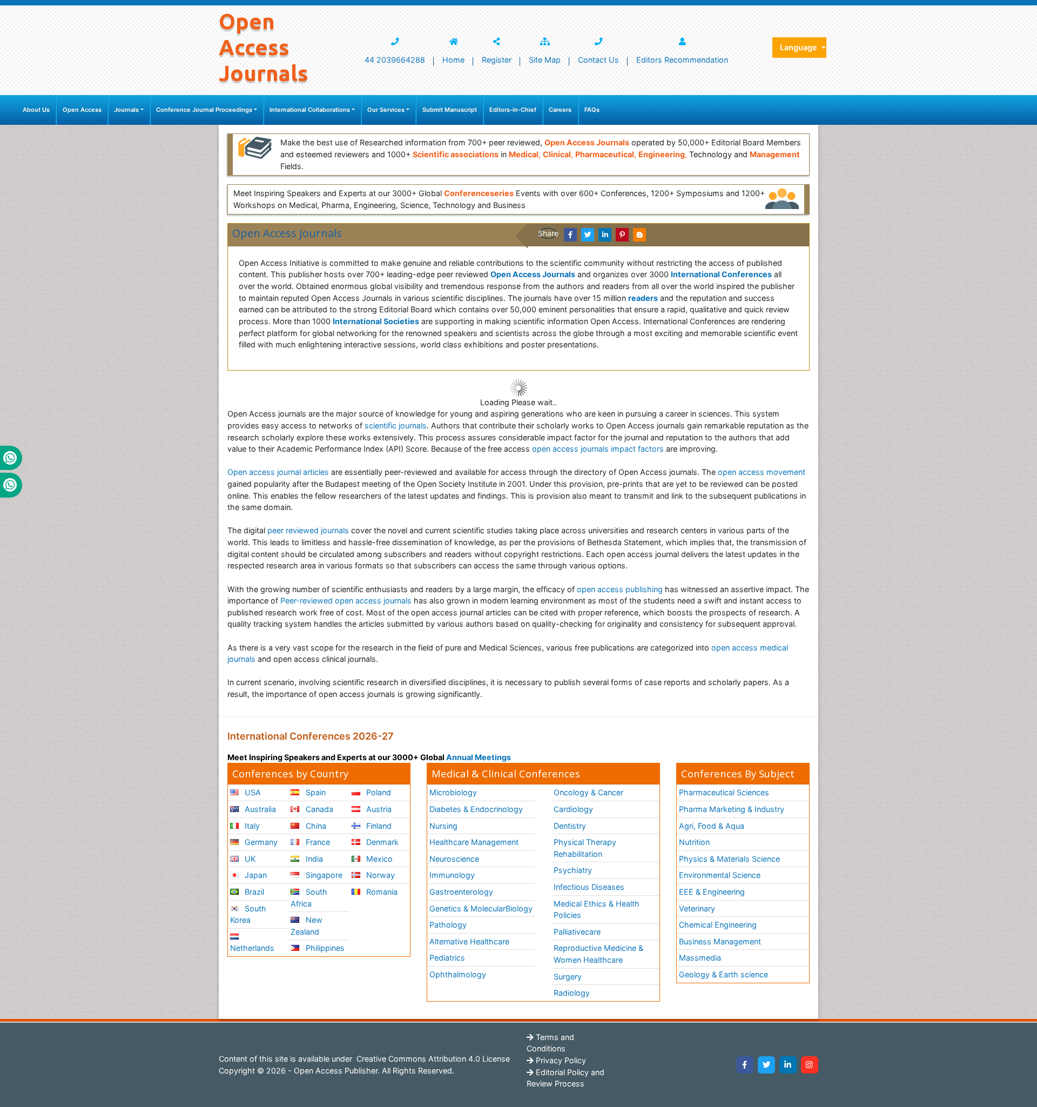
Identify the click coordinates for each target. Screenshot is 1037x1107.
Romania (381, 891)
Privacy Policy (560, 1060)
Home (453, 59)
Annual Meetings (478, 757)
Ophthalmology (457, 974)
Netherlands (252, 947)
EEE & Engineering (712, 891)
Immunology (452, 875)
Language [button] (799, 47)
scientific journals (396, 425)
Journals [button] (126, 109)
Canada (318, 809)
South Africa (309, 897)
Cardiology (573, 809)
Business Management (720, 941)
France (317, 842)
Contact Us (598, 59)
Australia (259, 809)
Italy (251, 825)
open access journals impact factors (598, 448)
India (313, 858)
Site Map (545, 59)
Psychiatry (573, 870)
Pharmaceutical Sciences (724, 792)
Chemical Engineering (718, 924)
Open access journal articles (278, 472)
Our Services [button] (386, 109)
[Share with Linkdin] (604, 234)
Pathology (448, 924)
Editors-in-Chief (512, 109)
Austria (378, 809)
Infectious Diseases (589, 886)
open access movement (761, 472)
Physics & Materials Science (729, 858)
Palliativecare (577, 931)
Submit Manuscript (449, 109)
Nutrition (694, 842)
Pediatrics (447, 957)
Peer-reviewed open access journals (346, 600)
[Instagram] (809, 1065)
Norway (379, 875)
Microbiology (453, 792)
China (315, 825)
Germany (260, 842)
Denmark (381, 842)
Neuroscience (454, 858)
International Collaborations (310, 109)
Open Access (82, 109)
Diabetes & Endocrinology (476, 809)
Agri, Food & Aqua (711, 825)
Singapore (323, 875)
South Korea (248, 914)
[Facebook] (744, 1065)
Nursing (443, 825)
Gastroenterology (461, 891)
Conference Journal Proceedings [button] (204, 109)
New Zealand (306, 925)
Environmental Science (719, 875)
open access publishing (620, 589)
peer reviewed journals (308, 530)
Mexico (378, 858)
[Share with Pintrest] (622, 234)
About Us (36, 109)
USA (252, 792)
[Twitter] (766, 1065)
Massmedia (700, 957)
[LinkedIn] (788, 1065)
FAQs (592, 109)
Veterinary (697, 908)
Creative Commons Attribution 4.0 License (432, 1058)
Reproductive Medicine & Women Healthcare (598, 953)
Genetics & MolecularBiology (481, 908)
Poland (377, 792)
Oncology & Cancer (588, 792)
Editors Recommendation (682, 59)
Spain (315, 792)
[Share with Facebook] (570, 234)
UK (249, 858)
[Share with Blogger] (639, 234)
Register (496, 59)
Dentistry (570, 825)
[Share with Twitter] (587, 234)
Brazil (253, 891)
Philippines (324, 947)
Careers (560, 109)
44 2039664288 (395, 59)
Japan (255, 875)
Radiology (572, 992)
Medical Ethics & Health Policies (596, 909)
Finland (378, 825)
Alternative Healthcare (469, 941)
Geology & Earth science (723, 974)
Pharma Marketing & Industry (731, 809)
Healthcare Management (473, 842)
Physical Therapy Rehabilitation (585, 847)
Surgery (568, 976)
